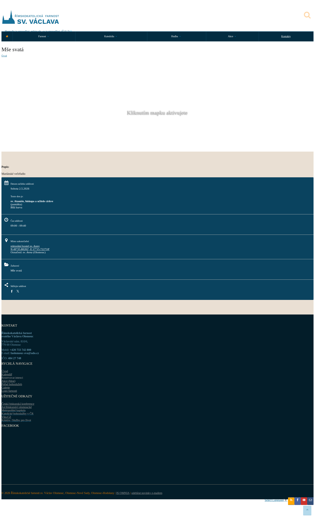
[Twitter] (17, 291)
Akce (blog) (8, 381)
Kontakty (286, 36)
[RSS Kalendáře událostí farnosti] (291, 501)
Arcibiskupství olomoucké (16, 407)
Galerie (5, 387)
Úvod (4, 55)
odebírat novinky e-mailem (146, 493)
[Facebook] (12, 291)
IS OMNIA (122, 493)
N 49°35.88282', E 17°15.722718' (30, 249)
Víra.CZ (6, 416)
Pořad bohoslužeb (11, 384)
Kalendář (6, 374)
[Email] (310, 501)
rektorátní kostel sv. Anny (25, 246)
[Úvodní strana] (7, 36)
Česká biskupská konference (17, 403)
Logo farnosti (9, 390)
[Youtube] (304, 501)
